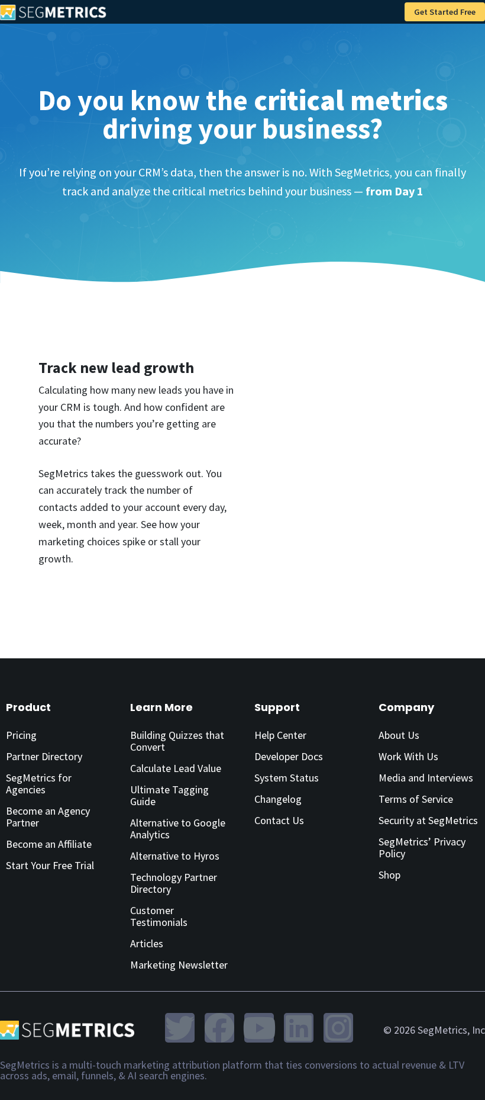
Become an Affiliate (49, 844)
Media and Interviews (426, 777)
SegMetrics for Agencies (39, 783)
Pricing (21, 735)
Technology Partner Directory (173, 883)
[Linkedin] (298, 1028)
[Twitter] (180, 1028)
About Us (399, 735)
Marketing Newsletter (179, 965)
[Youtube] (259, 1028)
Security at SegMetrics (428, 820)
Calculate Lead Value (175, 768)
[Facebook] (219, 1028)
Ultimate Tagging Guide (169, 795)
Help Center (280, 735)
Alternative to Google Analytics (177, 828)
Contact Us (279, 820)
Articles (146, 943)
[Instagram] (338, 1028)
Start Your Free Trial (50, 865)
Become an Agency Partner (48, 816)
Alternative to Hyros (174, 856)
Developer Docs (288, 756)
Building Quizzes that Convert (177, 741)
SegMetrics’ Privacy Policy (422, 847)
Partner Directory (44, 756)
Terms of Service (416, 799)
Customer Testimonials (158, 916)
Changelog (278, 799)
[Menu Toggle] (389, 11)
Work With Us (408, 756)
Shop (389, 875)
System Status (286, 777)
